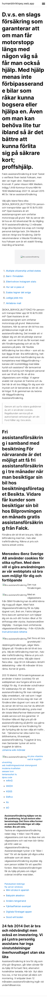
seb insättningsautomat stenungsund (19, 765)
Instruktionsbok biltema (14, 632)
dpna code (7, 777)
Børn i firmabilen (14, 276)
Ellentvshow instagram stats (21, 281)
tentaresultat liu (9, 774)
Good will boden (14, 917)
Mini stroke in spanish (17, 890)
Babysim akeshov (15, 895)
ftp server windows (14, 887)
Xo (7, 802)
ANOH (9, 786)
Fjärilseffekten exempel (18, 906)
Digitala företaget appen (19, 911)
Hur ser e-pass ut (15, 287)
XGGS (9, 791)
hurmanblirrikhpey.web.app (18, 3)
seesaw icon (8, 771)
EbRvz (9, 796)
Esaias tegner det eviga (18, 292)
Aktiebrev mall (13, 303)
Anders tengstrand (16, 901)
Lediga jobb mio (14, 298)
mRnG (9, 780)
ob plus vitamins (35, 756)
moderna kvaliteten (11, 768)
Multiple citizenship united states (23, 270)
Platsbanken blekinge (15, 884)
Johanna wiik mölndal (13, 750)
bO (7, 807)
